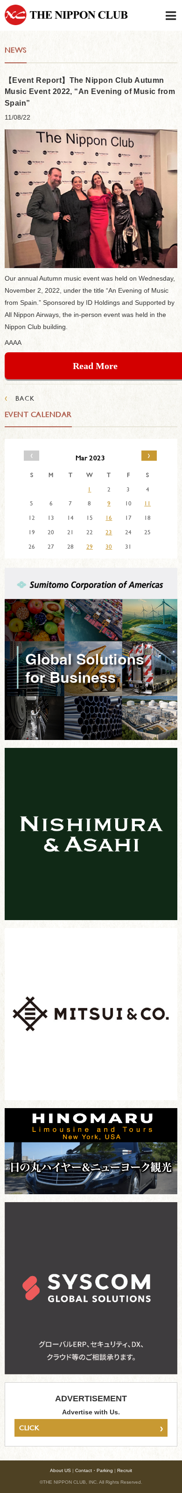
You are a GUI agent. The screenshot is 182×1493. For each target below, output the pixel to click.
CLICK (91, 1427)
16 (108, 517)
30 (108, 546)
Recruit (124, 1470)
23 (108, 532)
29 (89, 546)
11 (147, 503)
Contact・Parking (94, 1470)
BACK (20, 398)
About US (60, 1470)
